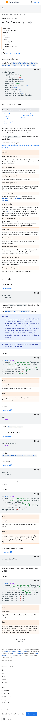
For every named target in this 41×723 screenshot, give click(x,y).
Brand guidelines (7, 700)
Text (3, 8)
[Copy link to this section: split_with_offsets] (22, 432)
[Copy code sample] (37, 69)
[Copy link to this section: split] (8, 406)
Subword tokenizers (10, 114)
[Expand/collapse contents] (12, 28)
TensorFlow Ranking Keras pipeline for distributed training (29, 115)
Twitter (4, 679)
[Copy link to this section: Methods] (13, 279)
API (24, 14)
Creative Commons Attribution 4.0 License (15, 651)
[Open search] (32, 2)
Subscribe (31, 714)
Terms (3, 710)
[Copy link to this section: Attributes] (10, 152)
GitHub (4, 676)
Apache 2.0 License (17, 653)
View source (6, 289)
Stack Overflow (6, 697)
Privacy (9, 710)
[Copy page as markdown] (29, 22)
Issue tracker (5, 690)
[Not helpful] (16, 18)
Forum (3, 673)
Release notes (6, 694)
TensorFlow (5, 14)
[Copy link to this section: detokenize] (14, 284)
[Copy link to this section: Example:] (10, 353)
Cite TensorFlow (6, 703)
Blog (3, 670)
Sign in (36, 2)
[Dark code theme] (34, 69)
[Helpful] (13, 18)
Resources (13, 14)
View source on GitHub (12, 53)
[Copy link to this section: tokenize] (12, 461)
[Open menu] (3, 2)
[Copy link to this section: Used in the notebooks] (23, 105)
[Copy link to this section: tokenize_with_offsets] (25, 548)
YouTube (4, 682)
